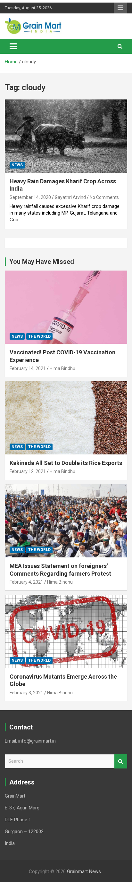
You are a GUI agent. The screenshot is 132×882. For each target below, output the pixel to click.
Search (120, 761)
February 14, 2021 (28, 368)
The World (39, 336)
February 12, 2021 (28, 471)
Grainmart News (84, 871)
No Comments (104, 197)
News (17, 165)
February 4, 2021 (26, 582)
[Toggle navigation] (13, 46)
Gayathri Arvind (70, 197)
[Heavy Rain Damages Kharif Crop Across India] (66, 136)
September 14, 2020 (30, 197)
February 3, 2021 (26, 692)
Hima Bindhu (62, 368)
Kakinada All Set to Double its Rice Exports (66, 463)
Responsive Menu (120, 8)
